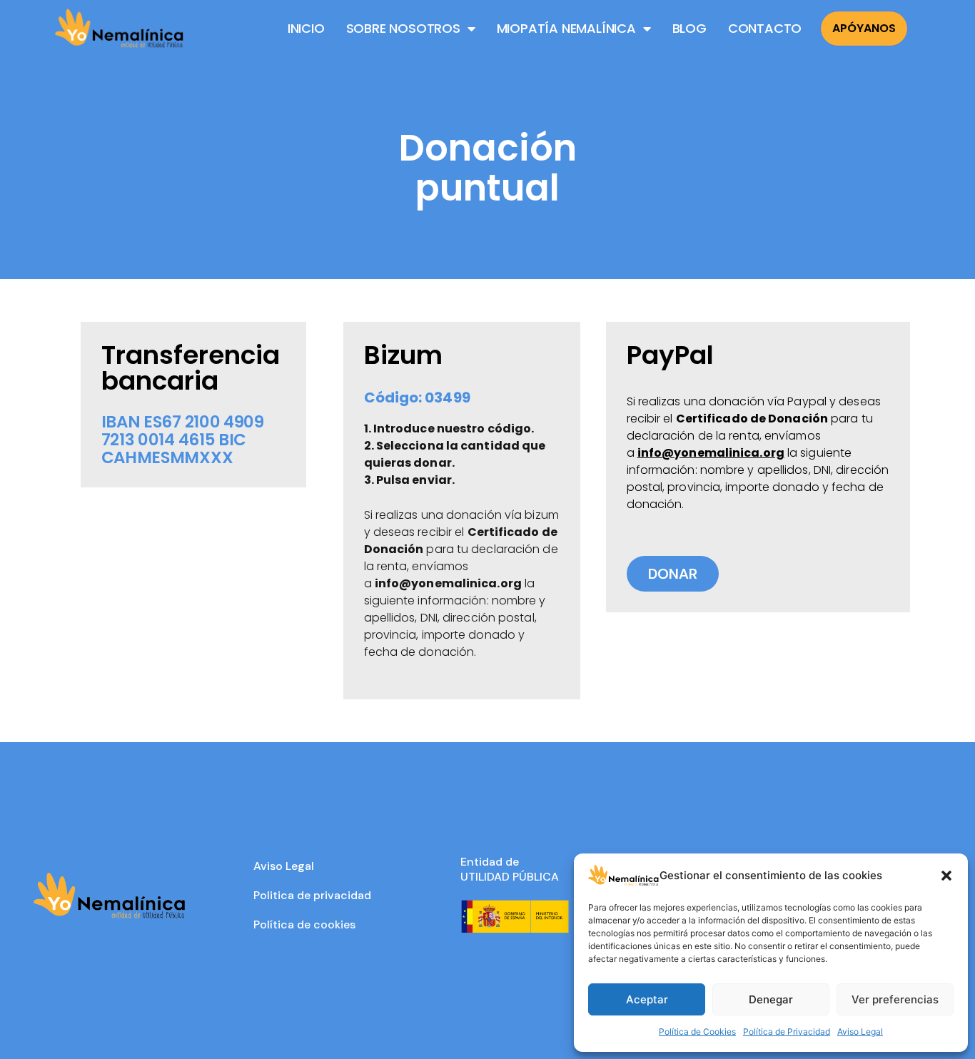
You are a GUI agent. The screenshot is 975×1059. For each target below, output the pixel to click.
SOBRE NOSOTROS (403, 28)
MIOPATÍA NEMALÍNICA (566, 28)
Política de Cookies (697, 1031)
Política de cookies (304, 924)
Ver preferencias (895, 999)
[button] (946, 875)
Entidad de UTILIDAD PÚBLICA (509, 869)
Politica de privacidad (312, 895)
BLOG (689, 28)
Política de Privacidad (786, 1031)
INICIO (306, 28)
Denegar (771, 999)
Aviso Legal (860, 1031)
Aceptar (647, 999)
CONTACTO (765, 28)
